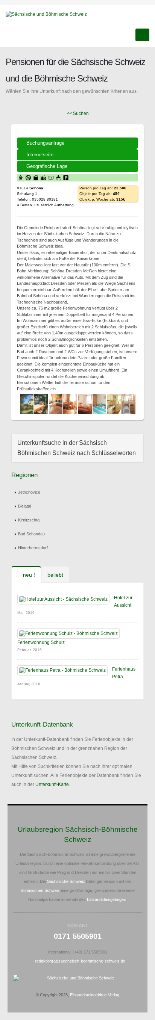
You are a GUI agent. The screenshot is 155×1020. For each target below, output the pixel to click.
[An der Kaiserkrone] (27, 404)
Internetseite (39, 154)
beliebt (55, 575)
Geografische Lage (46, 166)
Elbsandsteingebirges (106, 899)
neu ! (28, 575)
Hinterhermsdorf (33, 548)
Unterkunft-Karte (52, 784)
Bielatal (24, 506)
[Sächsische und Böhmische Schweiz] (49, 14)
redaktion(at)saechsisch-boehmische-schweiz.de (80, 961)
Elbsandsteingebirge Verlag (94, 995)
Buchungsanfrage (45, 143)
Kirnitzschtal (29, 520)
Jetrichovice (29, 492)
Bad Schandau (31, 534)
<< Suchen (78, 113)
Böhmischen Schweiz (40, 890)
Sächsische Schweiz (66, 881)
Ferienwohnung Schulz (41, 642)
